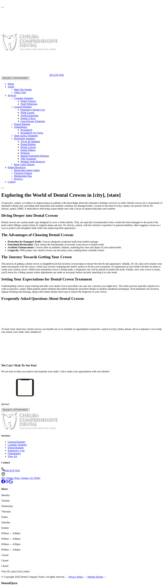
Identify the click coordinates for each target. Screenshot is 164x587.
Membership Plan (23, 176)
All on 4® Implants (30, 141)
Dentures (25, 153)
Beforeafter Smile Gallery (27, 170)
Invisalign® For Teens (31, 132)
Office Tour (20, 92)
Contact (12, 181)
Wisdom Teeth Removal (32, 161)
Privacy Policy (76, 576)
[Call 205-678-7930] (25, 31)
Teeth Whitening (28, 104)
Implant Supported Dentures (34, 155)
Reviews (18, 179)
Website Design (95, 576)
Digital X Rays (28, 118)
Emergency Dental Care (32, 109)
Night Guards (27, 112)
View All (12, 456)
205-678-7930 (56, 75)
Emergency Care (16, 450)
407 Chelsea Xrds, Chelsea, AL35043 (20, 478)
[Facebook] (3, 482)
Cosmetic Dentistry (23, 98)
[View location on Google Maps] (2, 3)
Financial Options (23, 173)
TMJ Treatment (28, 158)
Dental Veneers (28, 101)
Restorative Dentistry (24, 138)
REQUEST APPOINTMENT (15, 78)
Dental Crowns (28, 147)
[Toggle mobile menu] (2, 188)
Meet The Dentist (23, 89)
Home (11, 83)
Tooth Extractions (29, 115)
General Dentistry (23, 106)
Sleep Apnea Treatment (26, 135)
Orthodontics (20, 127)
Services (12, 95)
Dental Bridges (28, 144)
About (11, 86)
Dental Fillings (27, 150)
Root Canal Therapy (24, 164)
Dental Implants (22, 124)
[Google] (11, 482)
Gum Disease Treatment (32, 121)
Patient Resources (17, 167)
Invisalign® (26, 130)
